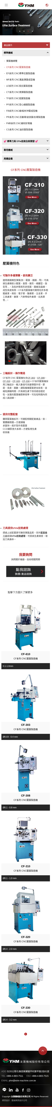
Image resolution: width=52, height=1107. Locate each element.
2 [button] (24, 31)
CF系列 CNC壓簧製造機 (18, 67)
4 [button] (32, 31)
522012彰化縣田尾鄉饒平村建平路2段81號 (28, 1071)
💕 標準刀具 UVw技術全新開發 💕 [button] (21, 141)
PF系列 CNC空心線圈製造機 (20, 104)
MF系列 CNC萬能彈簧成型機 (20, 79)
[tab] (26, 53)
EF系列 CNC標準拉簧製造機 (20, 73)
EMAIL (4, 1080)
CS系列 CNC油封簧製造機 (19, 129)
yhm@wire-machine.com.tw (22, 1080)
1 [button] (19, 31)
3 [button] (28, 31)
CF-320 (16, 381)
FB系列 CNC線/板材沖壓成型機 (21, 111)
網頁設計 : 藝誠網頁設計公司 (14, 1100)
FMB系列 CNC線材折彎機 (19, 123)
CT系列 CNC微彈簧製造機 (19, 92)
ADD (3, 1071)
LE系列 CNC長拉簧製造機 (19, 86)
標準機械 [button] (8, 53)
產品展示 (8, 45)
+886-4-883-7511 (14, 1076)
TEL (3, 1076)
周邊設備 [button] (8, 159)
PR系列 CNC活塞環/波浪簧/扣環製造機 (25, 117)
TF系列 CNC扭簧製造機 (18, 98)
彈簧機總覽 (11, 61)
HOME (26, 4)
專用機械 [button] (8, 150)
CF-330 (26, 381)
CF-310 (6, 381)
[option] (26, 22)
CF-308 (41, 378)
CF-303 (31, 378)
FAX (28, 1076)
